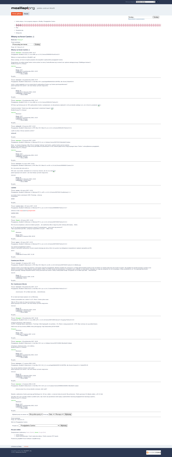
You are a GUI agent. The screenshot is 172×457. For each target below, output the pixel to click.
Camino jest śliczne (17, 260)
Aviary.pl (24, 63)
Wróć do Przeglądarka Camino (19, 422)
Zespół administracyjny (22, 436)
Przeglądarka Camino (49, 21)
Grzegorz (18, 318)
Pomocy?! (20, 39)
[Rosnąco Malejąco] (63, 414)
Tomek (18, 220)
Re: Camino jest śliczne (19, 284)
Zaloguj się (19, 32)
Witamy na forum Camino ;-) (22, 37)
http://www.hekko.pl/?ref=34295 (50, 326)
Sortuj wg (46, 414)
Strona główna (17, 14)
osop (21, 210)
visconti (18, 263)
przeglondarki (31, 210)
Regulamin (19, 25)
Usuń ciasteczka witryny (35, 436)
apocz (17, 242)
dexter (36, 432)
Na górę (13, 76)
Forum (26, 14)
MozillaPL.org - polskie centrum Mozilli (33, 8)
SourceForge (153, 452)
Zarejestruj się (19, 30)
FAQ (17, 27)
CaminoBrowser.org (51, 62)
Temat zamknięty (15, 42)
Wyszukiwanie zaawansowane (136, 19)
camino (13, 187)
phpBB (20, 438)
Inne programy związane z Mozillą (33, 21)
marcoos (18, 52)
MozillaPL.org (27, 450)
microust (18, 79)
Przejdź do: (15, 425)
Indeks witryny (19, 21)
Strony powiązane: (131, 1)
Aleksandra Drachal (21, 452)
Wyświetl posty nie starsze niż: (20, 414)
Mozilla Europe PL (16, 63)
